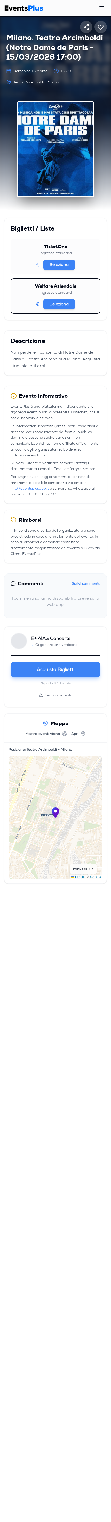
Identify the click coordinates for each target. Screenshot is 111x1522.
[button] (55, 812)
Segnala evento (58, 695)
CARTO (95, 876)
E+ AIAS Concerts (50, 638)
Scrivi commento (86, 583)
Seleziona (59, 264)
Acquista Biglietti (55, 669)
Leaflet (79, 876)
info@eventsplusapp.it (30, 488)
